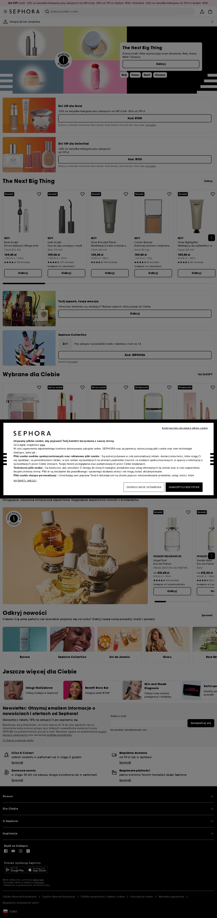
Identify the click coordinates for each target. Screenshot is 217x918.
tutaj (42, 444)
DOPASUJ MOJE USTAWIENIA (144, 487)
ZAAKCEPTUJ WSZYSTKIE (184, 487)
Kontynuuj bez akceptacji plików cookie (185, 428)
